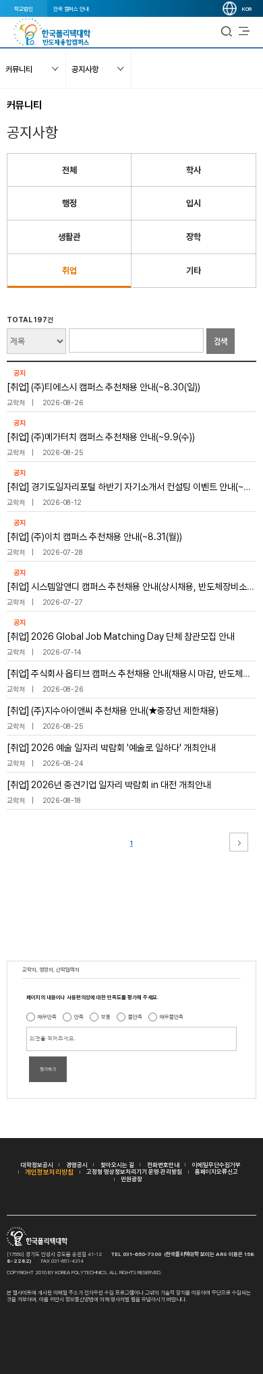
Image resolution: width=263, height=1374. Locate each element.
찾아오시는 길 (117, 1164)
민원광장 (131, 1179)
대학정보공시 (37, 1164)
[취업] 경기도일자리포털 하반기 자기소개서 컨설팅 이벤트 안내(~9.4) (134, 486)
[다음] (238, 842)
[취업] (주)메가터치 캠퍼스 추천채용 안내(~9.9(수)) (101, 436)
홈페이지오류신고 (216, 1171)
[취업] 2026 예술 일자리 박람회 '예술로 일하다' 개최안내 (111, 747)
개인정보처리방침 (49, 1172)
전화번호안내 (163, 1164)
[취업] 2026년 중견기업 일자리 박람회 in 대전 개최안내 (109, 784)
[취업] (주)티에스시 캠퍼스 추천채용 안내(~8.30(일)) (103, 387)
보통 (106, 1016)
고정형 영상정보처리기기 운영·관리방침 (134, 1171)
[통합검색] (226, 31)
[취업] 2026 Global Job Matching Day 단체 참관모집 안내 (121, 636)
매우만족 (47, 1016)
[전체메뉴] (244, 32)
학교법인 (23, 8)
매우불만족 (171, 1016)
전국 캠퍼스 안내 (71, 8)
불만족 (135, 1016)
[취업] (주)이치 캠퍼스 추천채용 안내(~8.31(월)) (94, 536)
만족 (79, 1016)
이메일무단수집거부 (216, 1164)
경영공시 (77, 1164)
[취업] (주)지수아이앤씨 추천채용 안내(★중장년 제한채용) (112, 710)
